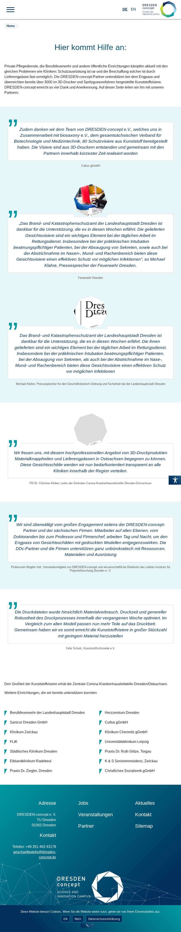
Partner (86, 826)
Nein (78, 919)
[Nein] (87, 925)
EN (133, 9)
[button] (10, 9)
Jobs (83, 803)
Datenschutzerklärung (104, 919)
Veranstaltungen (95, 814)
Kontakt (143, 814)
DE (125, 9)
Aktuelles (145, 803)
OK (65, 919)
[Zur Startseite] (160, 9)
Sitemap (144, 826)
